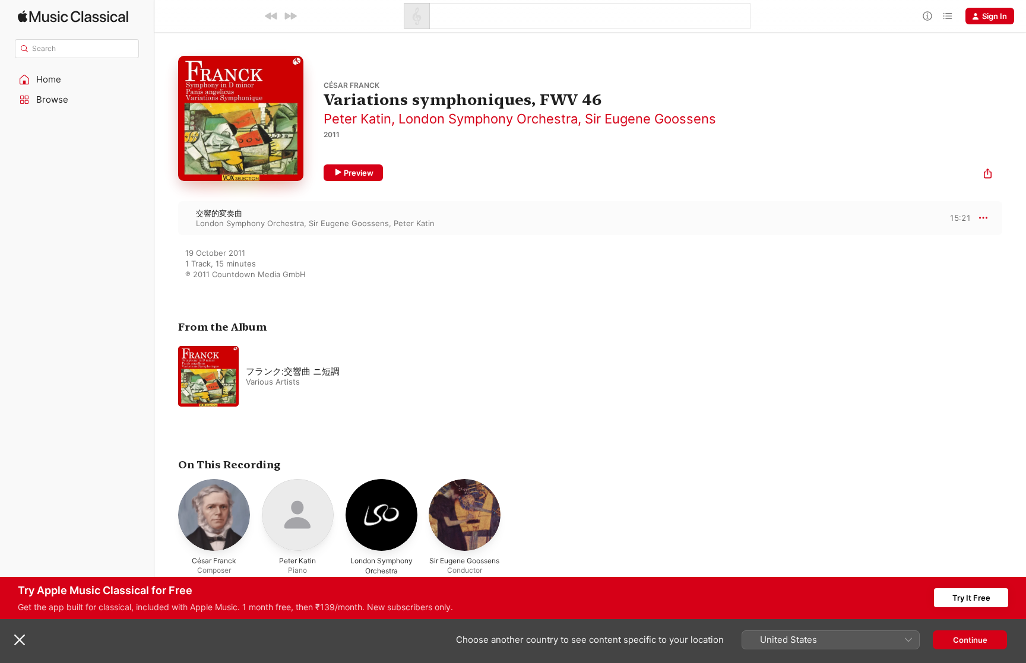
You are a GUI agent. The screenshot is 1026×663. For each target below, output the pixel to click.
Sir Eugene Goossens (650, 118)
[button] (77, 79)
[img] (73, 16)
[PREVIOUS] (271, 16)
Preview (358, 172)
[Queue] (947, 16)
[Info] (927, 16)
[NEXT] (290, 16)
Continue (970, 640)
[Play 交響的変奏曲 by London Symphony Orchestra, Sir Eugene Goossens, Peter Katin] (166, 218)
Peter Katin (357, 118)
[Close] (19, 640)
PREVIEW (958, 217)
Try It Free (971, 597)
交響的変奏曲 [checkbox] (219, 213)
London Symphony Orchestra (488, 118)
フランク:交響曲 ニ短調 (293, 371)
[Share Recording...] (988, 174)
